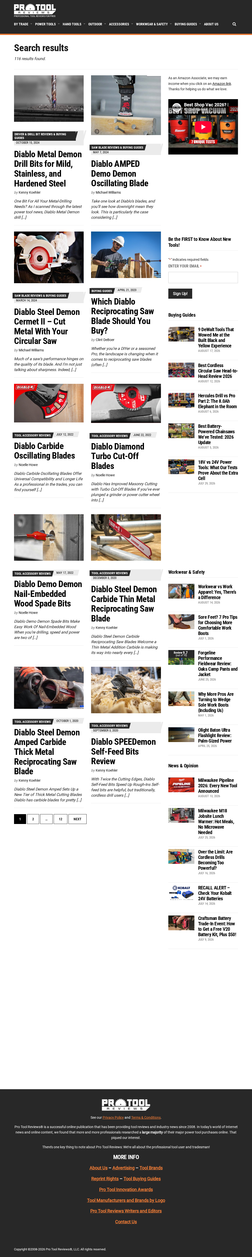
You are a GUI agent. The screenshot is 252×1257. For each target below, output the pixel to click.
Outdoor (95, 24)
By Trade (21, 24)
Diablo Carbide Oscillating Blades (44, 451)
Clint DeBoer (105, 340)
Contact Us (126, 1221)
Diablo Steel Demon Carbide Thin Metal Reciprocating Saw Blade (124, 604)
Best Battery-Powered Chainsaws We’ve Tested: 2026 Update (216, 434)
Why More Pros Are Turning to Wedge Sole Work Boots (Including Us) (216, 702)
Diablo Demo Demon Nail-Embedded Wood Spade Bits (48, 594)
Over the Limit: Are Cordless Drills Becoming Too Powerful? (215, 860)
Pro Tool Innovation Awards (126, 1189)
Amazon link (221, 84)
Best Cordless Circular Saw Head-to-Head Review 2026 (218, 370)
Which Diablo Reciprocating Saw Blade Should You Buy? (122, 316)
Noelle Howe (28, 465)
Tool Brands (151, 1167)
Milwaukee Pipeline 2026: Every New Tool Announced (217, 785)
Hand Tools (72, 24)
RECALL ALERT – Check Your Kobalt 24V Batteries (215, 893)
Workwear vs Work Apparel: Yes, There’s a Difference (217, 592)
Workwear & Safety (152, 24)
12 (60, 819)
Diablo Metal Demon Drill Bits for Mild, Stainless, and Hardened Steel (48, 169)
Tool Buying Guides (142, 1178)
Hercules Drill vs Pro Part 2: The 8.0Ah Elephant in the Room (217, 401)
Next (77, 819)
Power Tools (45, 24)
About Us (211, 24)
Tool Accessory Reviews (33, 435)
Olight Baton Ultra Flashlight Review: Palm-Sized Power (215, 735)
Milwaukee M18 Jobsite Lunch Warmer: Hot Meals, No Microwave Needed (216, 821)
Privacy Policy (113, 1117)
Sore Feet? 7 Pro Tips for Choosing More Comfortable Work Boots (217, 625)
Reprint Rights (105, 1178)
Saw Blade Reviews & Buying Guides (117, 147)
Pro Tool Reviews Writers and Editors (126, 1210)
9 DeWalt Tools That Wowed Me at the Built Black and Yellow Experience (216, 337)
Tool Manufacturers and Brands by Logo (126, 1200)
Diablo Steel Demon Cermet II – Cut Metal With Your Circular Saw (47, 326)
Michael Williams (108, 192)
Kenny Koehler (30, 192)
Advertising (123, 1167)
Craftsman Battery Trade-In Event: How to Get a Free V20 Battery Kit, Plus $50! (217, 926)
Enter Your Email (185, 266)
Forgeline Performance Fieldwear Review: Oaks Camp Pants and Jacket (217, 663)
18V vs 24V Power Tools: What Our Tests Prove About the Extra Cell (218, 470)
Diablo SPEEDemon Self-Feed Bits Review (123, 751)
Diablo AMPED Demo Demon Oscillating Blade (119, 173)
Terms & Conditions (146, 1117)
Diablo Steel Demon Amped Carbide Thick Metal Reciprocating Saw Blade (47, 751)
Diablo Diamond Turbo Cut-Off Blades (117, 456)
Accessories (119, 24)
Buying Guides (186, 24)
